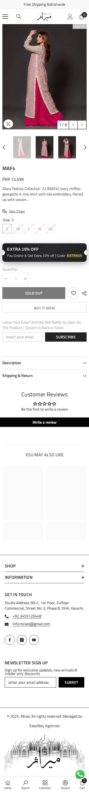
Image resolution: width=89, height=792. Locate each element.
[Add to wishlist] (74, 293)
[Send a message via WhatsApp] (80, 774)
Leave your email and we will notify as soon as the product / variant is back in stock (41, 325)
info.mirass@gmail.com (31, 624)
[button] (73, 125)
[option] (44, 4)
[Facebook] (10, 640)
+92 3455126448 (27, 616)
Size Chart (17, 211)
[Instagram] (22, 640)
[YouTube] (34, 640)
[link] (22, 530)
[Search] (19, 16)
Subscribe (66, 337)
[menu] (5, 16)
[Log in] (70, 16)
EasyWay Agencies (44, 726)
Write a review (44, 422)
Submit (71, 682)
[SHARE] (83, 293)
